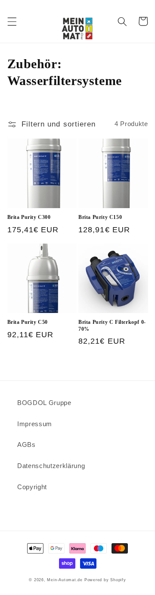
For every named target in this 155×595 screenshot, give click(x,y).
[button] (11, 21)
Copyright (32, 487)
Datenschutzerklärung (51, 465)
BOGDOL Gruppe (44, 402)
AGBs (26, 444)
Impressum (34, 423)
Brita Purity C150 (100, 217)
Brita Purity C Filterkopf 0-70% (112, 325)
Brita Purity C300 (29, 217)
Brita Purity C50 (27, 322)
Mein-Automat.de (65, 580)
